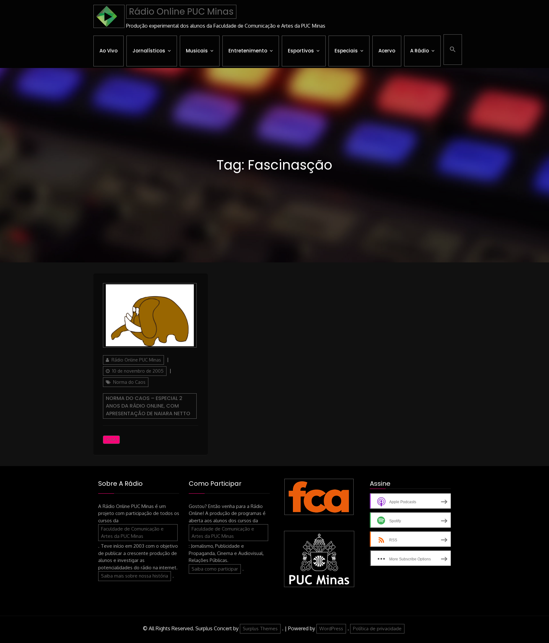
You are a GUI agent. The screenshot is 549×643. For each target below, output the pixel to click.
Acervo (386, 50)
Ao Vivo (108, 50)
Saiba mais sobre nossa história (134, 576)
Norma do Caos (129, 382)
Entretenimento (247, 50)
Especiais (346, 50)
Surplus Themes (260, 629)
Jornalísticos (148, 50)
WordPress (331, 629)
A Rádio (419, 50)
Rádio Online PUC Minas (181, 11)
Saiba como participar (215, 569)
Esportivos (301, 50)
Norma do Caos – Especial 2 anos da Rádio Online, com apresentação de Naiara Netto (148, 406)
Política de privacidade (377, 629)
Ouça (111, 439)
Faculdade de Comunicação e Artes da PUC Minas (132, 532)
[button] (453, 49)
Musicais (197, 50)
